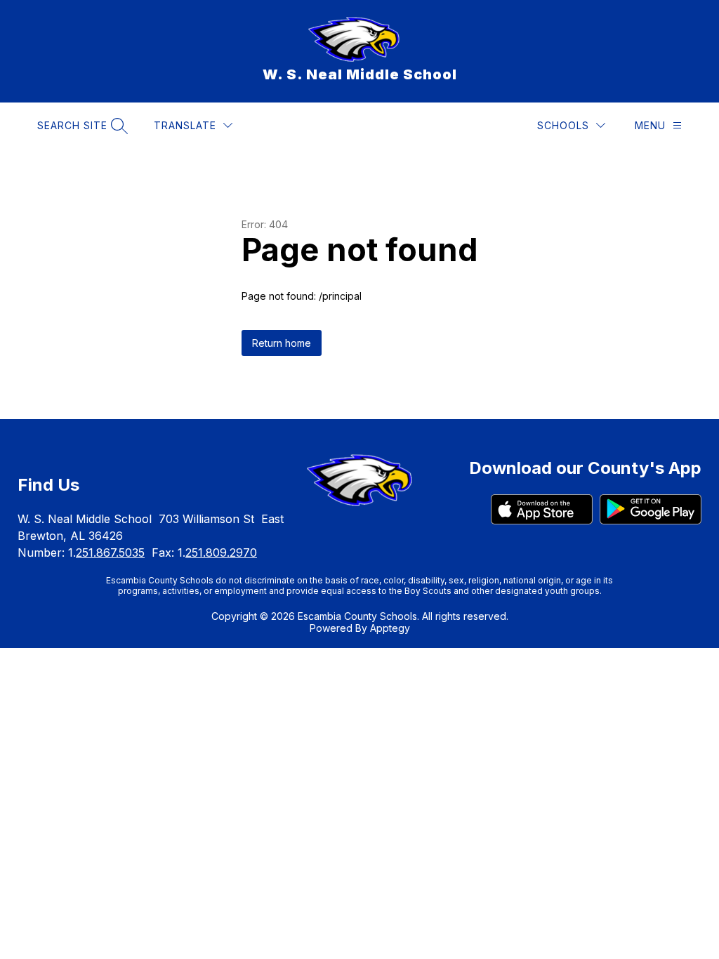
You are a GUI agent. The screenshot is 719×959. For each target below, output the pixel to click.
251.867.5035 (110, 552)
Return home (281, 343)
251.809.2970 (221, 552)
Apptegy (390, 628)
